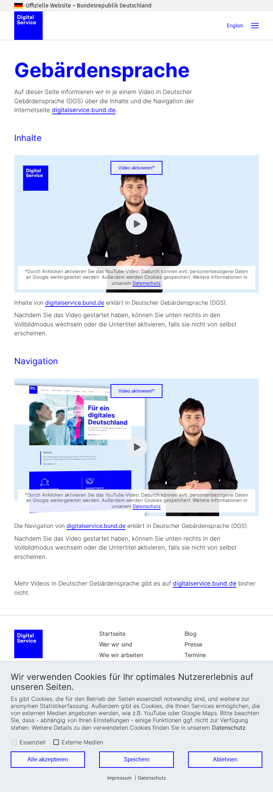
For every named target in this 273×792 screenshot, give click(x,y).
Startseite (112, 633)
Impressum (119, 778)
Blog (190, 633)
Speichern (137, 759)
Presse (193, 644)
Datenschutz (229, 727)
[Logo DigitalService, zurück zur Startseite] (28, 25)
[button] (255, 26)
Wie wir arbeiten (121, 655)
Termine (195, 655)
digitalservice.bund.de (84, 110)
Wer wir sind (115, 644)
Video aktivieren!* (136, 168)
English (235, 25)
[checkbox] (14, 742)
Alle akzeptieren (47, 759)
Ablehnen (225, 759)
